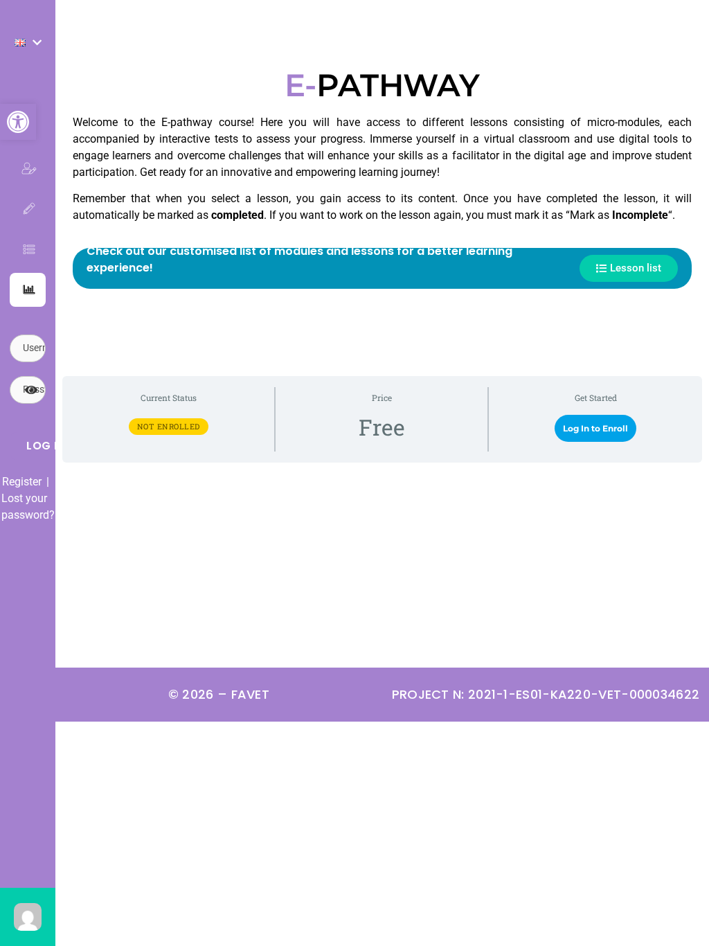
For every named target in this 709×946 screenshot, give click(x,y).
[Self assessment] (28, 209)
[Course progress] (28, 290)
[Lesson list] (28, 250)
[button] (18, 122)
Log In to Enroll (595, 428)
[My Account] (28, 169)
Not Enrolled (168, 426)
